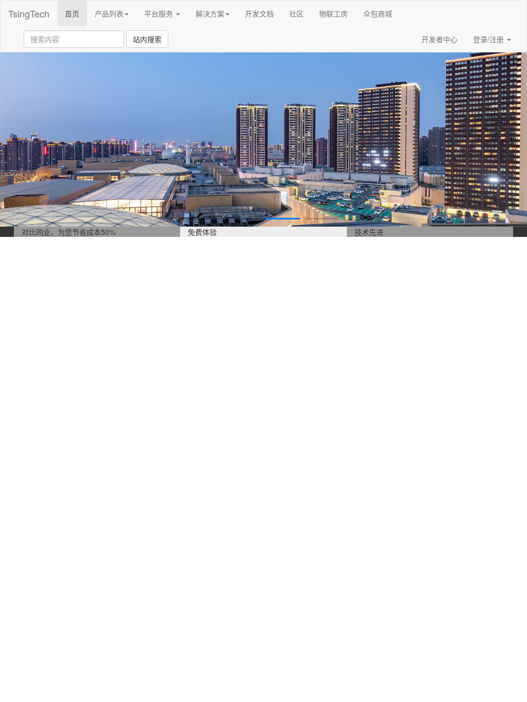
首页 (76, 13)
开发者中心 (439, 39)
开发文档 (259, 13)
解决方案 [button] (210, 13)
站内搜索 (147, 39)
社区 (296, 13)
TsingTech (28, 13)
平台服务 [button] (159, 13)
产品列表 (109, 13)
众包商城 (377, 13)
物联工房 (333, 13)
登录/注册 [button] (489, 39)
